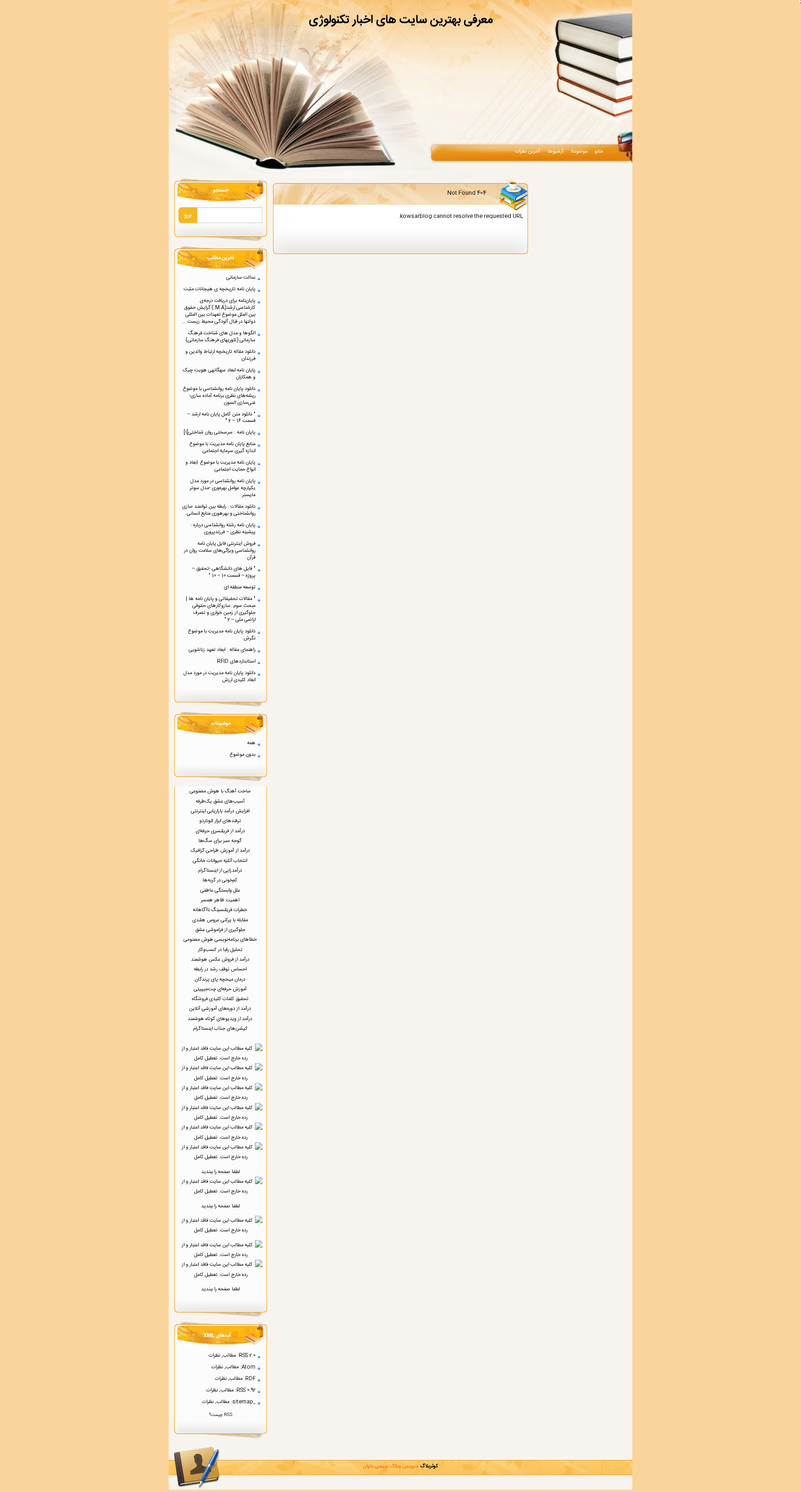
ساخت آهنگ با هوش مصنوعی (221, 791)
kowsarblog (416, 216)
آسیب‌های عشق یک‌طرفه (221, 801)
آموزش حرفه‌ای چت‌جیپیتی (221, 989)
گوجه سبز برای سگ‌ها (220, 841)
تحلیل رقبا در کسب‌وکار (221, 950)
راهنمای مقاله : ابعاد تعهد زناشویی (222, 650)
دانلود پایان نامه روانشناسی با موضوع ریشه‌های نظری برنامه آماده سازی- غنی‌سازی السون (219, 396)
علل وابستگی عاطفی (221, 890)
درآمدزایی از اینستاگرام (220, 870)
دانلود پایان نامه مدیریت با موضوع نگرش (221, 634)
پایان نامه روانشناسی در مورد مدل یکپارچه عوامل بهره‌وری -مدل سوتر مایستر (222, 488)
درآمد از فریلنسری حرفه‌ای (221, 831)
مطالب (229, 1355)
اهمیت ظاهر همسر (221, 900)
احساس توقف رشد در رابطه (221, 969)
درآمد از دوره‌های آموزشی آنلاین (220, 1009)
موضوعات (579, 151)
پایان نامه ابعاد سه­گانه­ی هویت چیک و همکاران (219, 373)
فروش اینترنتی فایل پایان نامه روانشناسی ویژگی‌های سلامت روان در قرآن (219, 550)
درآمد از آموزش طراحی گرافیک (221, 850)
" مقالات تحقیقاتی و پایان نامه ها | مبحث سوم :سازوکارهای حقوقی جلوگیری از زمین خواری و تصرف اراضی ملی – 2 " (220, 609)
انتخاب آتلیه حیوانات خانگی (220, 861)
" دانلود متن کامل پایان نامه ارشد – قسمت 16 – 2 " (221, 417)
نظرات (214, 1355)
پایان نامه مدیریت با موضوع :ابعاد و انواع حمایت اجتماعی (220, 466)
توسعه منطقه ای (239, 587)
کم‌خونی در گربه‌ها (221, 880)
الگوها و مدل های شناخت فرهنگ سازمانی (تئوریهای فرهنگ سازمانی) (220, 336)
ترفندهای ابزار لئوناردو (220, 821)
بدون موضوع (242, 755)
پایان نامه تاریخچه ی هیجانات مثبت (219, 289)
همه (251, 743)
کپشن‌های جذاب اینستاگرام (221, 1029)
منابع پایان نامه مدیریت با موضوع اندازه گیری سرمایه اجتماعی (222, 447)
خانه (599, 151)
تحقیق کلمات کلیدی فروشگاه (221, 999)
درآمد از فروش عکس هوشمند (221, 959)
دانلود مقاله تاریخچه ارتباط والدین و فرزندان (220, 355)
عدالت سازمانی (240, 277)
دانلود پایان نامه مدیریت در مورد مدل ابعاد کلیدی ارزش (219, 676)
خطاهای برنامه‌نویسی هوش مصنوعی (221, 940)
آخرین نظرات (527, 151)
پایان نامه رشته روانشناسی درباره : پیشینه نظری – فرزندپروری (223, 528)
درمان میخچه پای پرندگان (221, 979)
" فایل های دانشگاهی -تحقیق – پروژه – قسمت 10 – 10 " (223, 572)
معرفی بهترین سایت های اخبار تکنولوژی (401, 20)
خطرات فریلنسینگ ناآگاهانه (220, 910)
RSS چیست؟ (220, 1415)
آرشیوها (555, 151)
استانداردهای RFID (236, 661)
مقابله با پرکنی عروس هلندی (220, 920)
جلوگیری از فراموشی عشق (221, 930)
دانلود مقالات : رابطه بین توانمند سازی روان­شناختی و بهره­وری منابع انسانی (218, 510)
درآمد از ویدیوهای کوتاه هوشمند (221, 1019)
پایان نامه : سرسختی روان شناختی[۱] (219, 432)
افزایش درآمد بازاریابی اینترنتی (221, 811)
